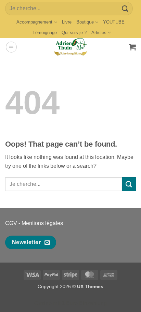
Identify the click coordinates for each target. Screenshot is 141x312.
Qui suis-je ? (74, 32)
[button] (11, 47)
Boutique (85, 22)
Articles (98, 32)
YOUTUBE (114, 22)
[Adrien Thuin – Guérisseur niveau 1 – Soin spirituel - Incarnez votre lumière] (70, 47)
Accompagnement (34, 22)
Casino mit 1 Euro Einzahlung (70, 303)
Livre (67, 22)
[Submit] (125, 8)
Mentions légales (42, 223)
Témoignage (45, 32)
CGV (11, 223)
